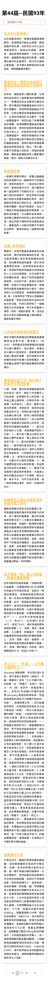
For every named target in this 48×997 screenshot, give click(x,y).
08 (26, 973)
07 (22, 973)
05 (13, 973)
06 (17, 973)
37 (35, 973)
